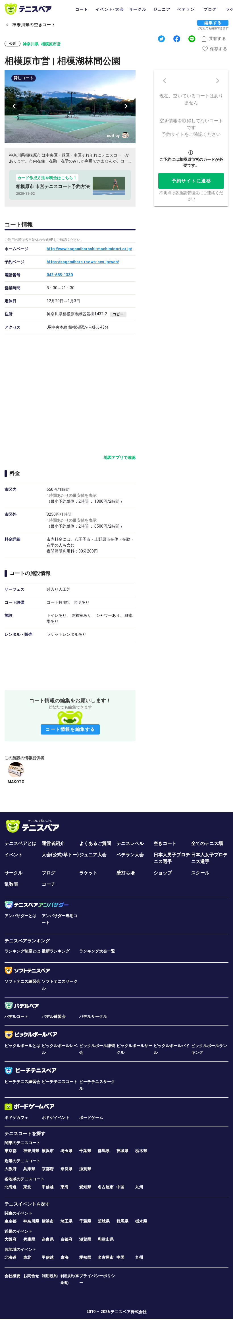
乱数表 (11, 884)
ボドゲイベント (56, 1117)
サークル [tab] (137, 9)
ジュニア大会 (93, 854)
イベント (14, 854)
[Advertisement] (70, 664)
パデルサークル (93, 1016)
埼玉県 (66, 1150)
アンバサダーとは (20, 915)
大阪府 (10, 1168)
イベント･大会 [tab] (109, 9)
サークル (14, 872)
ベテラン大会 (130, 854)
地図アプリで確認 (120, 457)
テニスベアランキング (27, 940)
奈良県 (66, 1168)
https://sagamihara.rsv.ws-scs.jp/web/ (83, 262)
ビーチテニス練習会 (22, 1081)
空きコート (165, 843)
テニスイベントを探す (27, 1204)
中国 (120, 1187)
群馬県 (104, 1150)
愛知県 (85, 1187)
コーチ (48, 884)
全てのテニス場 (207, 843)
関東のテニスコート (22, 1142)
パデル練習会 (54, 1016)
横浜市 (48, 1150)
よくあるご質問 (95, 843)
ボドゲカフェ (16, 1117)
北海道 (10, 1187)
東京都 (10, 1150)
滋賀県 (85, 1168)
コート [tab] (81, 9)
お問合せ (31, 1275)
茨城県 (122, 1150)
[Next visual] (126, 106)
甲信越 (48, 1187)
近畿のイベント (18, 1231)
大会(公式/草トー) (60, 854)
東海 (64, 1187)
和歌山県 (106, 1239)
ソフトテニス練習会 (22, 981)
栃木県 (141, 1150)
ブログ (48, 872)
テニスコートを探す (25, 1133)
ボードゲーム (91, 1117)
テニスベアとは (20, 843)
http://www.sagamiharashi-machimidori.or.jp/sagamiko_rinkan (106, 249)
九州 (139, 1187)
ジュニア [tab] (161, 9)
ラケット (88, 872)
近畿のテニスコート (22, 1161)
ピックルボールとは (22, 1045)
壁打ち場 (125, 872)
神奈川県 (31, 1150)
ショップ (163, 872)
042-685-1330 (60, 275)
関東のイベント (18, 1213)
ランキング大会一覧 (97, 951)
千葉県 (85, 1150)
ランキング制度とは (22, 951)
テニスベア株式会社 (129, 1311)
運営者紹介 (53, 843)
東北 (27, 1187)
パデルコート (16, 1016)
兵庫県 (29, 1168)
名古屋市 (106, 1187)
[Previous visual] (14, 106)
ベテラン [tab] (186, 9)
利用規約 (50, 1275)
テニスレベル (130, 843)
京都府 (48, 1168)
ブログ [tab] (210, 9)
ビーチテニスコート (60, 1081)
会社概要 (12, 1275)
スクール (200, 872)
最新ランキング (56, 951)
